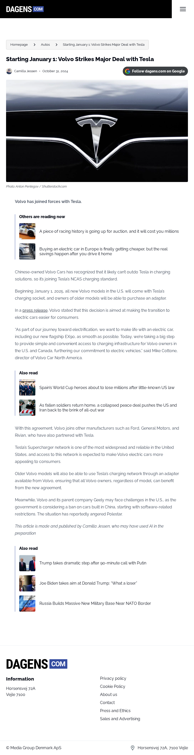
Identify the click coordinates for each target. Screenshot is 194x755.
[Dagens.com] (89, 9)
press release (34, 310)
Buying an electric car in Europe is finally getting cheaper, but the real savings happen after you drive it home (103, 251)
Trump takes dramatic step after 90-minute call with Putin (92, 563)
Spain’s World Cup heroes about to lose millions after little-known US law (107, 387)
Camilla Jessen (25, 71)
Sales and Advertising (120, 718)
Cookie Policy (112, 686)
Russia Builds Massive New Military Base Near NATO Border (95, 603)
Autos (45, 44)
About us (108, 694)
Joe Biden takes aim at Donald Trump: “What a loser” (88, 583)
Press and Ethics (115, 710)
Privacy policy (113, 678)
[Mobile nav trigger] (183, 9)
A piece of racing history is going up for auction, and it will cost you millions (109, 231)
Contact (107, 702)
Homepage (19, 44)
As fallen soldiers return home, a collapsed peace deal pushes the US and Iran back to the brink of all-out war (108, 407)
